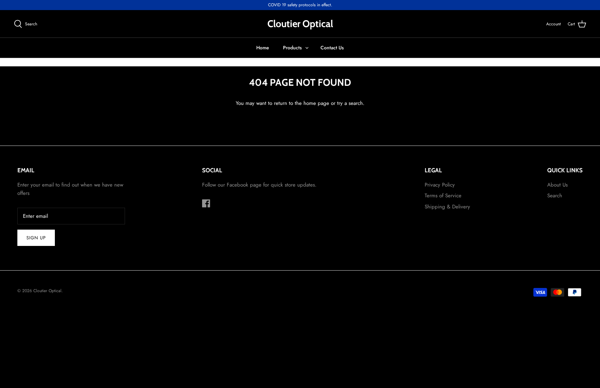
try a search (350, 103)
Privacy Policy (440, 185)
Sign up (36, 237)
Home (262, 47)
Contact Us (332, 47)
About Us (557, 185)
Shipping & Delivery (447, 206)
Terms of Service (443, 195)
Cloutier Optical (47, 291)
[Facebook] (206, 203)
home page (316, 103)
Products (292, 47)
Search (554, 195)
